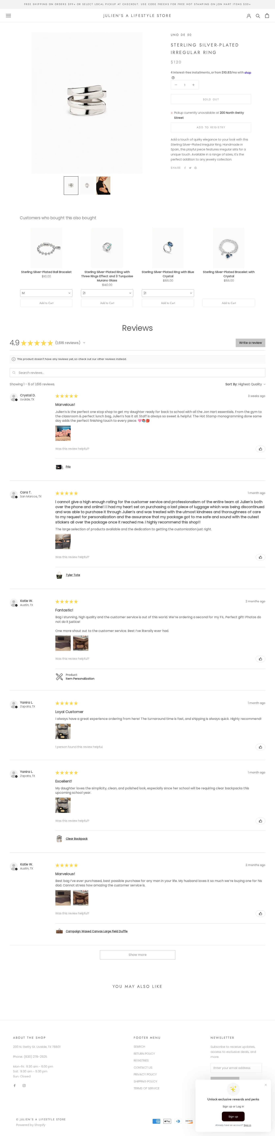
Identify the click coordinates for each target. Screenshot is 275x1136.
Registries (141, 1060)
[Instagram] (24, 1085)
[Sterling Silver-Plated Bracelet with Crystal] (229, 248)
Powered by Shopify (30, 1125)
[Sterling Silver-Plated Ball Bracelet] (46, 248)
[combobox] (46, 293)
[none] (71, 185)
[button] (84, 342)
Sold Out (211, 99)
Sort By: (231, 384)
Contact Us (143, 1067)
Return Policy (144, 1053)
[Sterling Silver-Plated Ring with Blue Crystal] (168, 248)
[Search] (258, 15)
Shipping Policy (145, 1081)
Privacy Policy (145, 1074)
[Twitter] (190, 168)
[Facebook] (185, 168)
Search (139, 1046)
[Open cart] (267, 15)
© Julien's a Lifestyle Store (41, 1119)
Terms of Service (146, 1088)
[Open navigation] (8, 15)
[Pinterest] (195, 168)
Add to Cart (46, 303)
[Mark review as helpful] (260, 449)
